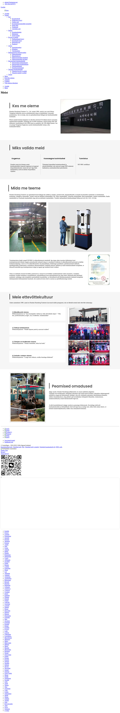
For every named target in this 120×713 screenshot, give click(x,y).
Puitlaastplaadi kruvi (18, 39)
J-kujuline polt (16, 29)
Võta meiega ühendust (11, 83)
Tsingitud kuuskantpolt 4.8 (47, 447)
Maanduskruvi (16, 56)
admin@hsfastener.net (11, 2)
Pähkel (10, 30)
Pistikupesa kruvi (17, 20)
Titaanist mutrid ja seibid (19, 73)
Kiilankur (15, 49)
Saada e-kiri (4, 450)
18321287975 (5, 454)
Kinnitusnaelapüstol (18, 68)
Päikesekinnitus (16, 54)
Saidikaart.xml (8, 442)
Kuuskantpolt (16, 18)
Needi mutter (16, 35)
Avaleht (6, 13)
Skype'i (3, 452)
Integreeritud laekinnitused (20, 63)
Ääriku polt (15, 22)
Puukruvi (14, 44)
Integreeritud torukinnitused (20, 64)
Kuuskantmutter (16, 32)
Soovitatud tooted (9, 440)
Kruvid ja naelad (13, 37)
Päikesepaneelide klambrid (20, 57)
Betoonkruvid (16, 42)
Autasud (6, 79)
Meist (6, 76)
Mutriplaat (15, 34)
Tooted (6, 15)
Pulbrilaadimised (17, 66)
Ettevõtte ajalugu (9, 78)
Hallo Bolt (15, 25)
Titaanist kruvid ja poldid (19, 71)
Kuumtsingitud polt (6, 447)
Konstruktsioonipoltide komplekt (21, 24)
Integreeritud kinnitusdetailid (16, 61)
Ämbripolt (15, 27)
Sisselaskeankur (16, 47)
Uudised (6, 81)
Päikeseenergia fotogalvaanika (17, 52)
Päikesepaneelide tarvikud (19, 59)
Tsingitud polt (17, 447)
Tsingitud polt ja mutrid (32, 447)
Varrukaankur (16, 51)
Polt (9, 17)
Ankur (10, 46)
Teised (10, 74)
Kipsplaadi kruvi (17, 40)
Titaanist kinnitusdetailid (15, 69)
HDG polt (59, 447)
